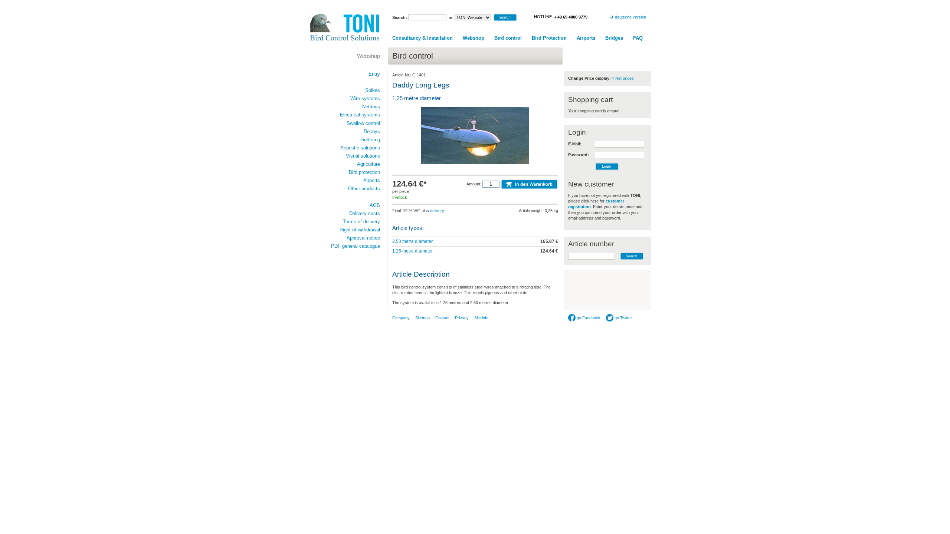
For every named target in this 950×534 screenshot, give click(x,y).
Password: (578, 154)
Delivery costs (364, 213)
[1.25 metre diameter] (475, 163)
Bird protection (364, 172)
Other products (364, 188)
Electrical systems (360, 115)
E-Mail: (575, 144)
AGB (375, 205)
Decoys (372, 131)
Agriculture (368, 164)
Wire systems (365, 98)
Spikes (372, 90)
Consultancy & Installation (422, 38)
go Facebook (588, 318)
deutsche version (630, 17)
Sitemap (422, 318)
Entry (374, 74)
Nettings (371, 106)
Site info (481, 318)
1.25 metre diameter (412, 251)
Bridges (614, 38)
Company (401, 318)
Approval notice (363, 238)
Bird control (508, 38)
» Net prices (623, 78)
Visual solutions (363, 156)
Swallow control (363, 123)
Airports (586, 38)
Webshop (473, 38)
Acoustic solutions (360, 148)
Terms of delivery (361, 221)
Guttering (370, 139)
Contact (442, 318)
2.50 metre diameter (412, 241)
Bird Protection (549, 38)
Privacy (462, 318)
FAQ (638, 38)
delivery (437, 210)
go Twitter (622, 318)
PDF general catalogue (355, 246)
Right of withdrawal (360, 230)
